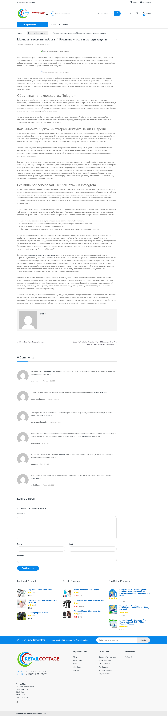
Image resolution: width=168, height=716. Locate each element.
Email (71, 544)
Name (19, 544)
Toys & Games (104, 674)
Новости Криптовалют (37, 33)
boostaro (62, 454)
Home (19, 33)
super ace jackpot (100, 392)
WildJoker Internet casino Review (30, 342)
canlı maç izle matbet (45, 415)
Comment (21, 513)
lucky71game (35, 478)
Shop (134, 2)
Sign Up (143, 640)
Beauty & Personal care (107, 657)
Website (20, 555)
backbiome (86, 436)
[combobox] (74, 13)
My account (147, 2)
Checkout (77, 667)
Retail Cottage (24, 713)
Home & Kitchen (105, 660)
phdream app (50, 371)
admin (43, 313)
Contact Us (63, 25)
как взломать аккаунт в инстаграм (41, 255)
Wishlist (76, 670)
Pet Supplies (103, 667)
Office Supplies (104, 664)
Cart (74, 664)
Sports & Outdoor (105, 670)
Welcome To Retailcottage (26, 2)
